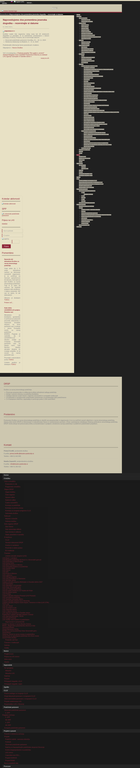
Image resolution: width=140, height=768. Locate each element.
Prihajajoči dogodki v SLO (85, 173)
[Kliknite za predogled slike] (10, 31)
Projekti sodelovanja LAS (85, 185)
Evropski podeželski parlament (87, 203)
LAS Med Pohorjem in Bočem (91, 74)
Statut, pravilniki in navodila (88, 52)
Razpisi (81, 172)
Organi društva (85, 25)
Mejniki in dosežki (85, 42)
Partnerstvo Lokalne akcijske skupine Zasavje (95, 124)
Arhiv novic (82, 160)
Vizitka (80, 153)
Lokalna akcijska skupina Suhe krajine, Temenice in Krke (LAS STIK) (101, 112)
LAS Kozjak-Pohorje (89, 127)
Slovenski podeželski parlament (87, 191)
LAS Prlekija (87, 103)
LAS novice (84, 218)
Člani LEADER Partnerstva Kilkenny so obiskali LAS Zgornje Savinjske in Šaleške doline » (25, 55)
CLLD (82, 55)
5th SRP (83, 197)
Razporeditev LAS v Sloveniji (86, 187)
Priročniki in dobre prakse (87, 61)
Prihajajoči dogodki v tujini (85, 175)
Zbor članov (84, 47)
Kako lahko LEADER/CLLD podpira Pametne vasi (12, 310)
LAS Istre (86, 81)
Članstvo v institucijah (84, 150)
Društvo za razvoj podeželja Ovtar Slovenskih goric (97, 139)
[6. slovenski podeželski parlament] (11, 215)
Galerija (81, 151)
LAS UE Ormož (87, 115)
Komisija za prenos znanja (88, 35)
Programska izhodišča (87, 21)
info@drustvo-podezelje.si (19, 464)
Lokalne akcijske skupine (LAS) (89, 66)
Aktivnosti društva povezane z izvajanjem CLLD (91, 184)
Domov (78, 14)
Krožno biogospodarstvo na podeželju (91, 216)
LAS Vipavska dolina (89, 119)
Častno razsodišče (86, 31)
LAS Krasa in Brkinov (89, 83)
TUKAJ (6, 300)
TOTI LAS (86, 114)
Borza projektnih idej (84, 225)
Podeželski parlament (82, 189)
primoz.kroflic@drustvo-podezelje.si (22, 453)
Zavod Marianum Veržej (90, 138)
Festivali (83, 211)
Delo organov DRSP (84, 45)
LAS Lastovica (87, 85)
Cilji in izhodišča (83, 18)
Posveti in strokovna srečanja (86, 206)
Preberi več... (8, 302)
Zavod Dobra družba (89, 146)
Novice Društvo (17, 48)
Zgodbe (78, 177)
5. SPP (83, 196)
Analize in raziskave (86, 59)
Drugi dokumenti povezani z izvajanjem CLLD (91, 182)
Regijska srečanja (88, 194)
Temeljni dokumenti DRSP (88, 57)
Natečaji (81, 170)
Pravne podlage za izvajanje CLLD (88, 180)
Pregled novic (82, 156)
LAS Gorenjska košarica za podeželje (93, 76)
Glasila (80, 161)
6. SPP (83, 192)
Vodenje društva (85, 43)
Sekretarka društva (86, 38)
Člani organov (85, 26)
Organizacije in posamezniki (88, 131)
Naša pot (81, 40)
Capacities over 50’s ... (87, 220)
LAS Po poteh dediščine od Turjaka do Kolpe (95, 100)
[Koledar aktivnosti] (9, 204)
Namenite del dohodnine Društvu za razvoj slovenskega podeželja (11, 262)
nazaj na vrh (45, 58)
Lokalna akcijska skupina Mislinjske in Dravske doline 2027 (99, 91)
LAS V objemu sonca (89, 120)
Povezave (79, 226)
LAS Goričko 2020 (88, 78)
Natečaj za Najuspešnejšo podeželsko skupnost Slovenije (96, 214)
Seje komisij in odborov (87, 50)
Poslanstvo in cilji (85, 20)
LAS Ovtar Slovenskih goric (91, 96)
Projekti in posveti (81, 204)
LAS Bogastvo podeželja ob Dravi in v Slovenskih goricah (98, 69)
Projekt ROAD (84, 223)
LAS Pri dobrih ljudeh (89, 102)
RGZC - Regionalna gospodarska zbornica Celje (96, 134)
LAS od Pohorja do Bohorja (91, 98)
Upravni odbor (85, 28)
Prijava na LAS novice (84, 158)
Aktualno (83, 167)
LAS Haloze (87, 79)
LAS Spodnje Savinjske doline (91, 108)
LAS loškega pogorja (89, 86)
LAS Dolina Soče (88, 73)
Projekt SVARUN (85, 221)
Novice (78, 155)
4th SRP (83, 201)
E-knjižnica (82, 54)
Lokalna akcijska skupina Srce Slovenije (94, 110)
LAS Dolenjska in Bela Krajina (91, 71)
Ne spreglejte (82, 165)
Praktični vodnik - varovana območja (90, 209)
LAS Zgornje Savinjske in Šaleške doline (94, 122)
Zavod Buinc (87, 141)
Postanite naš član (86, 148)
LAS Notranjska (88, 93)
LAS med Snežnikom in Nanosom (92, 88)
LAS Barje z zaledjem (89, 67)
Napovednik (79, 163)
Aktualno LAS (84, 168)
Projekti (81, 208)
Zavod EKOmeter (88, 136)
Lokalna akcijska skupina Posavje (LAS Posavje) (96, 105)
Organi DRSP (82, 23)
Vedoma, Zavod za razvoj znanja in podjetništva (96, 143)
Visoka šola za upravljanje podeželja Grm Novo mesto (98, 144)
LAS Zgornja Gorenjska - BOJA (92, 126)
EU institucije (84, 62)
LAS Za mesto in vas (89, 117)
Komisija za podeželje (87, 33)
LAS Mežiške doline (89, 90)
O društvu (78, 16)
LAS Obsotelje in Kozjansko (91, 95)
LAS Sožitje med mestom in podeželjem (94, 129)
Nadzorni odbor (85, 30)
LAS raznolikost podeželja (90, 107)
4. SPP (83, 199)
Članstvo (81, 64)
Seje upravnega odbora (87, 49)
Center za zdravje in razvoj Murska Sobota (95, 132)
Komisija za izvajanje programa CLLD (91, 37)
